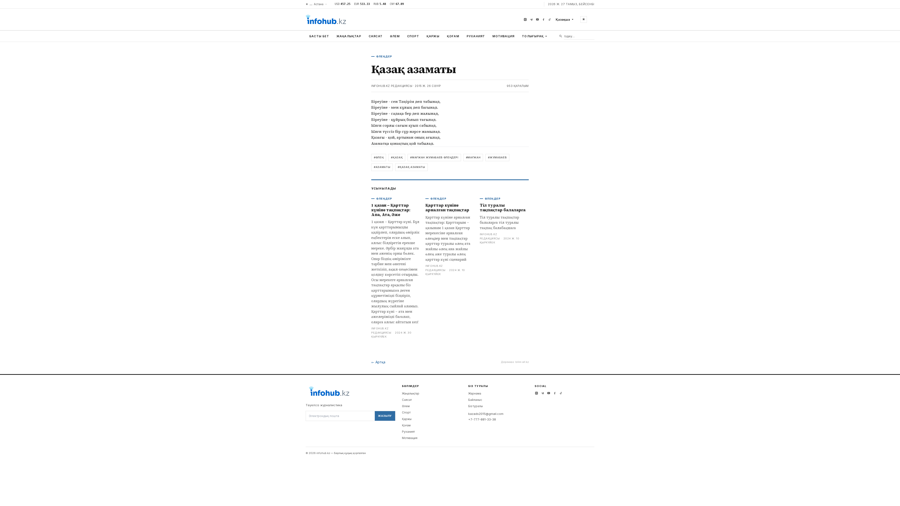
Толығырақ (533, 36)
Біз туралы (475, 406)
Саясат (375, 36)
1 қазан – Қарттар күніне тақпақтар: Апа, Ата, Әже (390, 209)
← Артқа (378, 362)
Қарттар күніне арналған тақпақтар (447, 207)
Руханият (476, 36)
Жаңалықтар (349, 36)
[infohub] (326, 19)
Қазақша (563, 19)
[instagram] (525, 19)
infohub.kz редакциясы (391, 86)
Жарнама (474, 393)
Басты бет (319, 36)
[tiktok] (549, 19)
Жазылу (385, 415)
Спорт (413, 36)
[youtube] (537, 19)
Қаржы (433, 36)
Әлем (395, 36)
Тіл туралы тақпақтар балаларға (502, 207)
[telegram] (531, 19)
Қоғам (453, 36)
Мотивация (503, 36)
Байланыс (475, 400)
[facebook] (543, 19)
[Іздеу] (560, 36)
